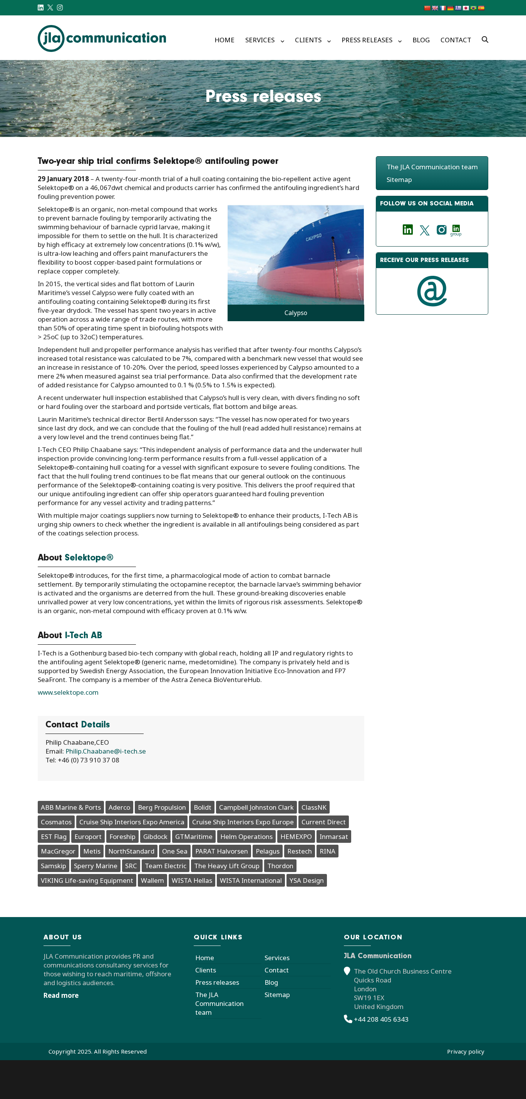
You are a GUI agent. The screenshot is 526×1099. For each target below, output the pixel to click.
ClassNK (314, 807)
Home (224, 39)
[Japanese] (465, 8)
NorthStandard (131, 851)
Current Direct (324, 821)
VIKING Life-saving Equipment (87, 880)
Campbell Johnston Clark (256, 807)
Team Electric (165, 865)
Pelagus (268, 851)
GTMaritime (194, 836)
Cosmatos (56, 821)
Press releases (367, 39)
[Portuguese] (473, 8)
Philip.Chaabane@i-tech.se (105, 751)
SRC (131, 865)
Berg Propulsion (162, 807)
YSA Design (307, 880)
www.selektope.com (68, 692)
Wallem (152, 880)
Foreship (122, 836)
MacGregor (58, 851)
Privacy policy (465, 1051)
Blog (421, 39)
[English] (434, 8)
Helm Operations (246, 836)
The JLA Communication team (432, 166)
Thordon (280, 865)
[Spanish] (480, 8)
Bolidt (202, 807)
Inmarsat (334, 836)
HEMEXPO (296, 836)
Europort (88, 836)
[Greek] (457, 8)
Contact (456, 39)
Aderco (119, 807)
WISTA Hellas (192, 880)
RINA (327, 851)
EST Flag (54, 836)
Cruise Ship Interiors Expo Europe (243, 821)
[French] (442, 8)
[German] (450, 8)
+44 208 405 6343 (381, 1019)
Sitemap (399, 179)
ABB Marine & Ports (71, 807)
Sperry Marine (95, 865)
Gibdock (155, 836)
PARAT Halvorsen (221, 851)
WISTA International (251, 880)
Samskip (53, 865)
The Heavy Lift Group (227, 865)
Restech (299, 851)
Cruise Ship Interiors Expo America (131, 821)
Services (260, 39)
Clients (308, 39)
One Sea (175, 851)
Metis (92, 851)
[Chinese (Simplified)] (427, 8)
